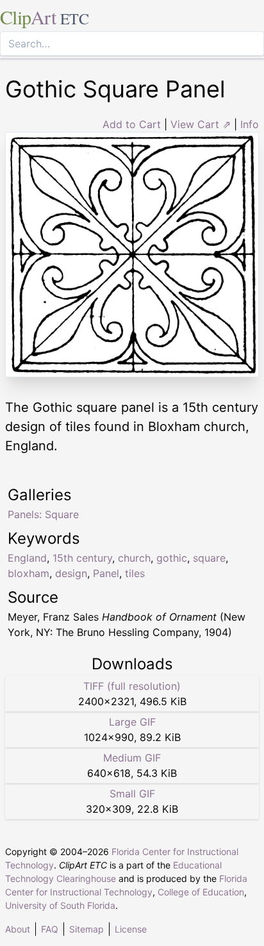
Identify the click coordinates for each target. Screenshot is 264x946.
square (209, 557)
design (71, 573)
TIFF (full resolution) (132, 686)
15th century (82, 557)
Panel (106, 573)
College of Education (201, 891)
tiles (135, 573)
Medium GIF (132, 757)
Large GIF (132, 721)
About (17, 929)
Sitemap (86, 929)
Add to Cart (132, 124)
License (131, 929)
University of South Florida (60, 905)
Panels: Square (43, 514)
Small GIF (132, 793)
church (134, 557)
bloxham (28, 573)
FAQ (49, 929)
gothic (171, 557)
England (27, 557)
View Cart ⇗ (200, 124)
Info (249, 124)
